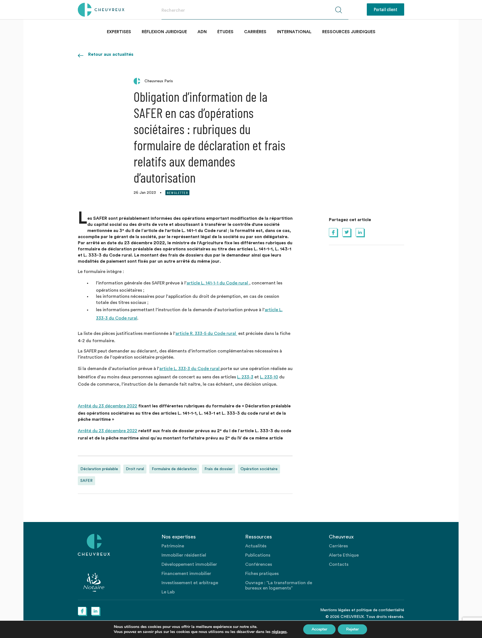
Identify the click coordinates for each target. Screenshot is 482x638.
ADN (202, 32)
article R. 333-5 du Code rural (206, 333)
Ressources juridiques (348, 32)
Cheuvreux (101, 10)
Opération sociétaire (259, 469)
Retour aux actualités (110, 54)
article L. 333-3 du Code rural (190, 368)
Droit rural (135, 469)
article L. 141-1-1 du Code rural (218, 283)
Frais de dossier (218, 469)
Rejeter (352, 629)
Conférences (258, 564)
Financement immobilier (186, 573)
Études (225, 32)
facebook (333, 232)
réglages (279, 631)
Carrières (255, 32)
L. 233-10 (269, 377)
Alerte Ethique (344, 555)
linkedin (360, 232)
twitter (346, 232)
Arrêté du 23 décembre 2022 (107, 406)
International (294, 32)
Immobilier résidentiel (184, 555)
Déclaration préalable (99, 469)
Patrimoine (173, 546)
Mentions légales (335, 610)
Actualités (255, 546)
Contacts (338, 564)
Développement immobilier (189, 564)
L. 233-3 (245, 377)
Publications (257, 555)
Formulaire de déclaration (174, 469)
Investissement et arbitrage (190, 583)
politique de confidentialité (380, 610)
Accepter (319, 629)
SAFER (86, 481)
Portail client (385, 9)
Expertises (119, 32)
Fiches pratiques (262, 573)
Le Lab (168, 592)
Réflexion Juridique (164, 32)
